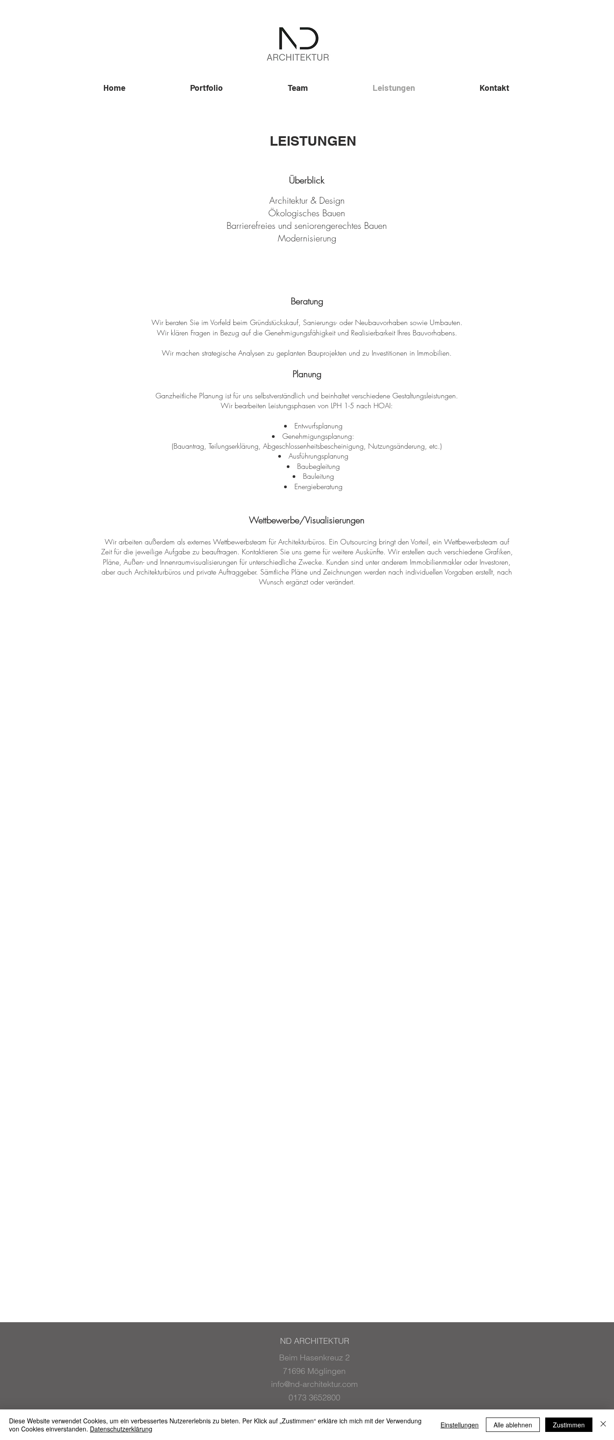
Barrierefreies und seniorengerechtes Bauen (307, 225)
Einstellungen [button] (459, 1424)
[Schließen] (603, 1425)
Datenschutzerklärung (121, 1428)
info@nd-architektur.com (314, 1384)
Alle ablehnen (513, 1424)
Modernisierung (307, 238)
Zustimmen (569, 1424)
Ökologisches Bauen (306, 213)
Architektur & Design (307, 200)
